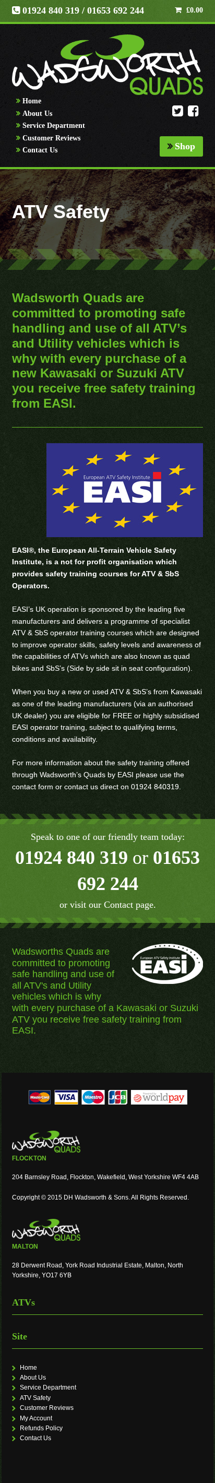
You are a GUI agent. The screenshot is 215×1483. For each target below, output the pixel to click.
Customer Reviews (51, 138)
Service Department (53, 125)
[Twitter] (177, 113)
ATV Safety (35, 1398)
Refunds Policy (41, 1428)
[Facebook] (193, 113)
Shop (185, 146)
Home (31, 101)
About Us (37, 113)
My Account (36, 1418)
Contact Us (39, 150)
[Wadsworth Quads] (108, 64)
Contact (118, 904)
